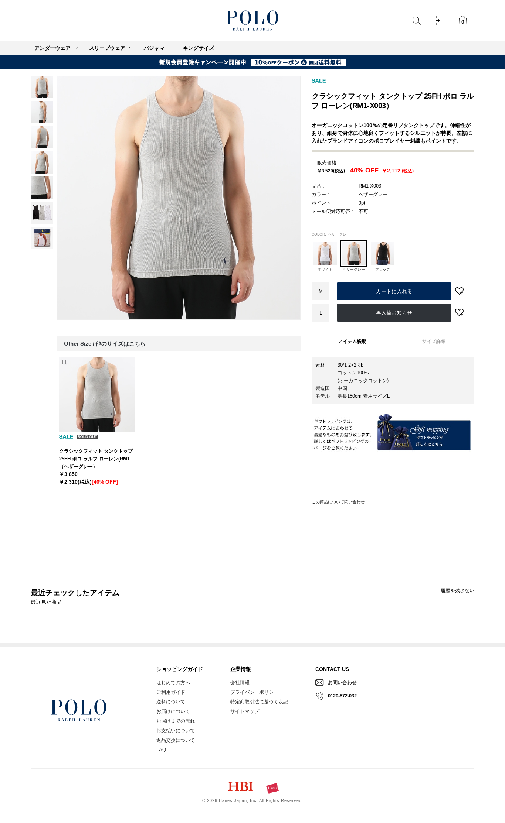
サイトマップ (244, 711)
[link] (42, 87)
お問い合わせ (342, 682)
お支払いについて (175, 730)
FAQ (161, 749)
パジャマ (154, 48)
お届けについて (173, 711)
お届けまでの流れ (175, 721)
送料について (170, 701)
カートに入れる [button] (394, 291)
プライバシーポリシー (254, 692)
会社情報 (240, 682)
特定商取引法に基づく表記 (259, 701)
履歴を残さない (457, 590)
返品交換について (175, 740)
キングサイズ (198, 48)
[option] (179, 198)
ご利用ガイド (170, 692)
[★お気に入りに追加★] (459, 291)
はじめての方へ (173, 682)
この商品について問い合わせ (338, 502)
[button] (325, 252)
